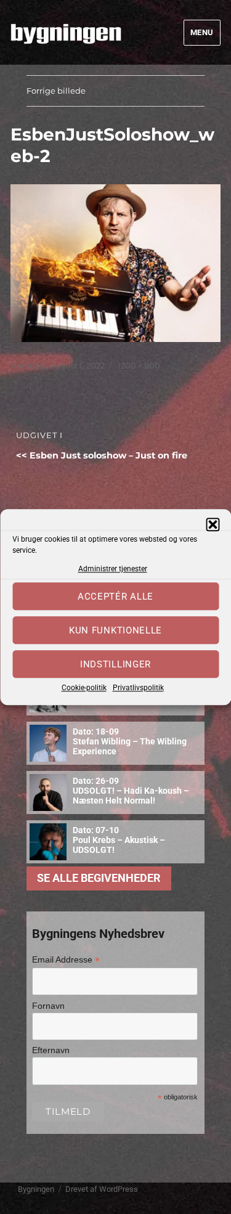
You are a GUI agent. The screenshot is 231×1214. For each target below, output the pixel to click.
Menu (202, 32)
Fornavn (48, 1006)
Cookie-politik (84, 688)
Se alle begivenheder (99, 878)
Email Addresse (66, 960)
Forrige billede (56, 91)
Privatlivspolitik (138, 688)
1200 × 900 (139, 365)
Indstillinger (115, 664)
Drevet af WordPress (101, 1189)
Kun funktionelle (115, 630)
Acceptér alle (115, 596)
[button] (212, 524)
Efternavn (51, 1050)
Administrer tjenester (112, 568)
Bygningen (36, 1189)
